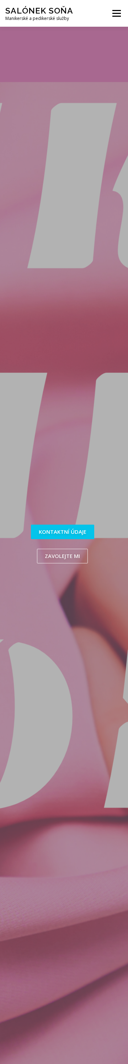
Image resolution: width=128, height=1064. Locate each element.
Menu (116, 13)
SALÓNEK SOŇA (39, 10)
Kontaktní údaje (62, 531)
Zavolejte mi (62, 555)
